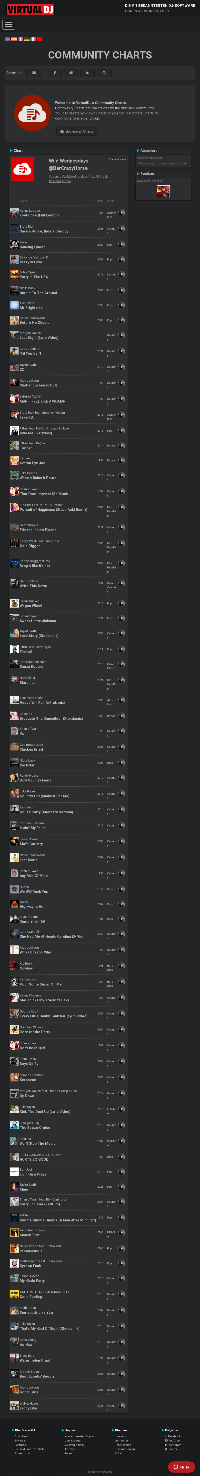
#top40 (94, 176)
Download (21, 1436)
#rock (104, 176)
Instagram (174, 1445)
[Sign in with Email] (33, 73)
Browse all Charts (78, 131)
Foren (68, 1453)
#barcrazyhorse (60, 181)
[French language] (20, 39)
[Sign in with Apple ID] (87, 73)
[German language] (27, 39)
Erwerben (21, 1440)
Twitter (172, 1449)
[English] (7, 39)
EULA (118, 1453)
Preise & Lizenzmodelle (29, 1449)
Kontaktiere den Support (80, 1436)
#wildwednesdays (75, 176)
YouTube (174, 1440)
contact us (122, 1440)
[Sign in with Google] (104, 73)
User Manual (73, 1440)
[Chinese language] (39, 39)
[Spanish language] (14, 39)
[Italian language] (33, 39)
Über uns (120, 1436)
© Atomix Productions (100, 1471)
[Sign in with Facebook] (55, 73)
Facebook (173, 1436)
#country (55, 176)
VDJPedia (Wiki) (75, 1445)
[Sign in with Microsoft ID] (71, 73)
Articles (70, 1449)
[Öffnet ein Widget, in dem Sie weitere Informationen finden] (181, 1467)
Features (20, 1445)
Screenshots (23, 1453)
